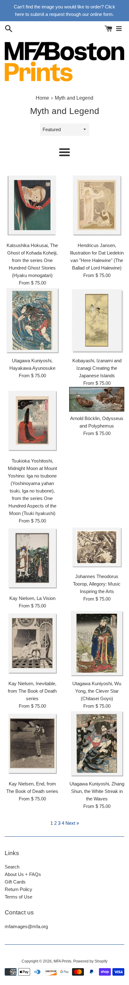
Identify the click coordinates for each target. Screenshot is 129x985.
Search (12, 866)
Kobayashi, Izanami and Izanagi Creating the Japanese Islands (96, 368)
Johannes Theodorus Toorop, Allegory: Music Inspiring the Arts (97, 584)
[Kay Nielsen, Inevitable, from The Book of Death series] (32, 643)
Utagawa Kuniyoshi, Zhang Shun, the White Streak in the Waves (97, 791)
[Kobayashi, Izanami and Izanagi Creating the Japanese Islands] (96, 320)
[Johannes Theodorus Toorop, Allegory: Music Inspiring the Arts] (96, 547)
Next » (72, 823)
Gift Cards (15, 881)
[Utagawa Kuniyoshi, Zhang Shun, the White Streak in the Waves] (96, 743)
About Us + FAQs (23, 874)
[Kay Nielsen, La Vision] (32, 558)
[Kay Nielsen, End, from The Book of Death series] (32, 743)
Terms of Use (18, 896)
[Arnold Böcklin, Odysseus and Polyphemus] (96, 399)
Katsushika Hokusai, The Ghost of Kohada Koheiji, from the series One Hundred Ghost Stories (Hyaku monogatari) (32, 260)
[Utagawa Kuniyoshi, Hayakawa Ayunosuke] (32, 320)
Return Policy (18, 889)
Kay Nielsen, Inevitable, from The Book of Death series (32, 691)
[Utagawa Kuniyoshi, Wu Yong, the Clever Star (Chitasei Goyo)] (96, 643)
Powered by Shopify (90, 961)
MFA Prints (62, 961)
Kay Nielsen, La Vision (32, 598)
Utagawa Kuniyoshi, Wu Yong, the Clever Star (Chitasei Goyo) (96, 691)
